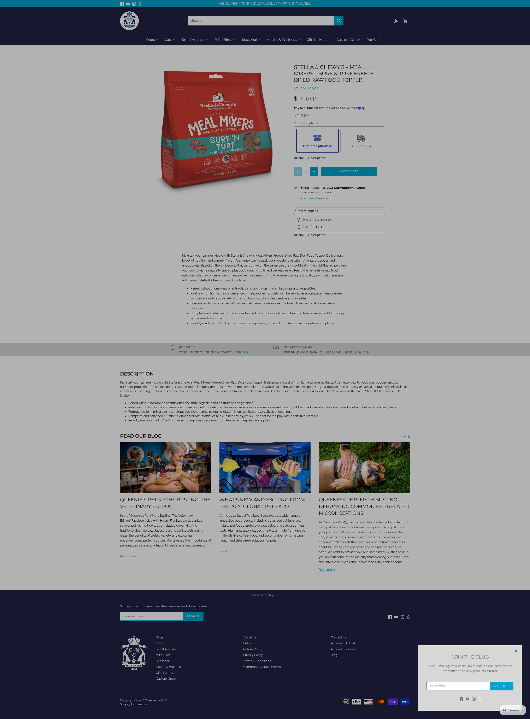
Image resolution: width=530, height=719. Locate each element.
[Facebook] (461, 699)
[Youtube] (467, 699)
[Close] (515, 651)
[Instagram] (474, 699)
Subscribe (501, 686)
